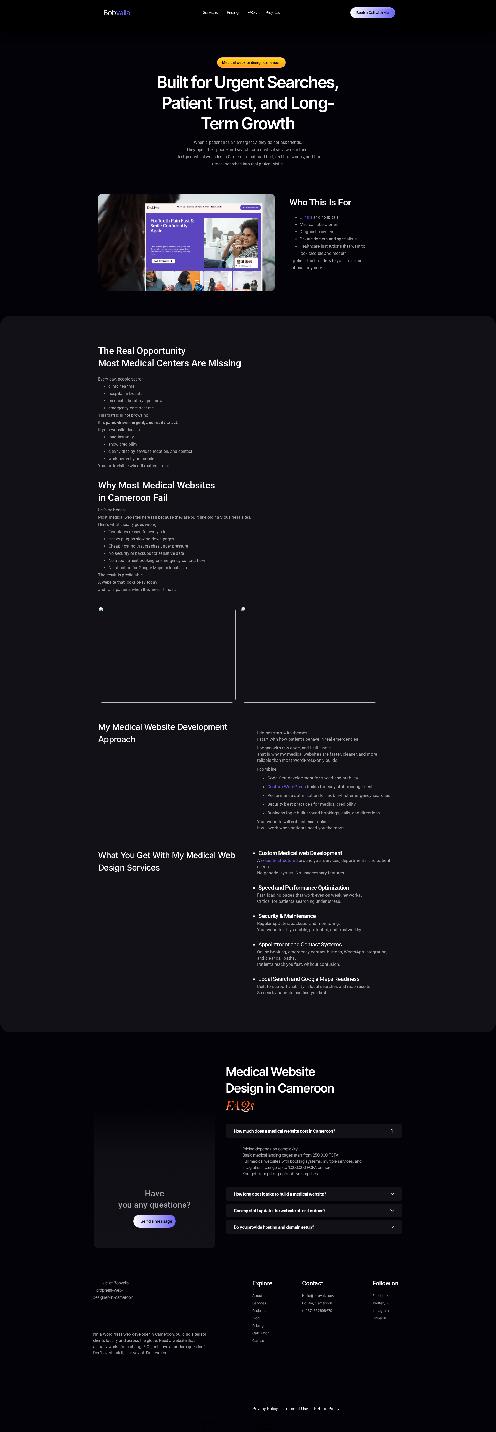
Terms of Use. (296, 1408)
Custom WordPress (286, 786)
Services (210, 12)
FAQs (252, 12)
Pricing (233, 12)
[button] (314, 1131)
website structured (279, 860)
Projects (273, 12)
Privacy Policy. (265, 1408)
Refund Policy (326, 1408)
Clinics (306, 217)
